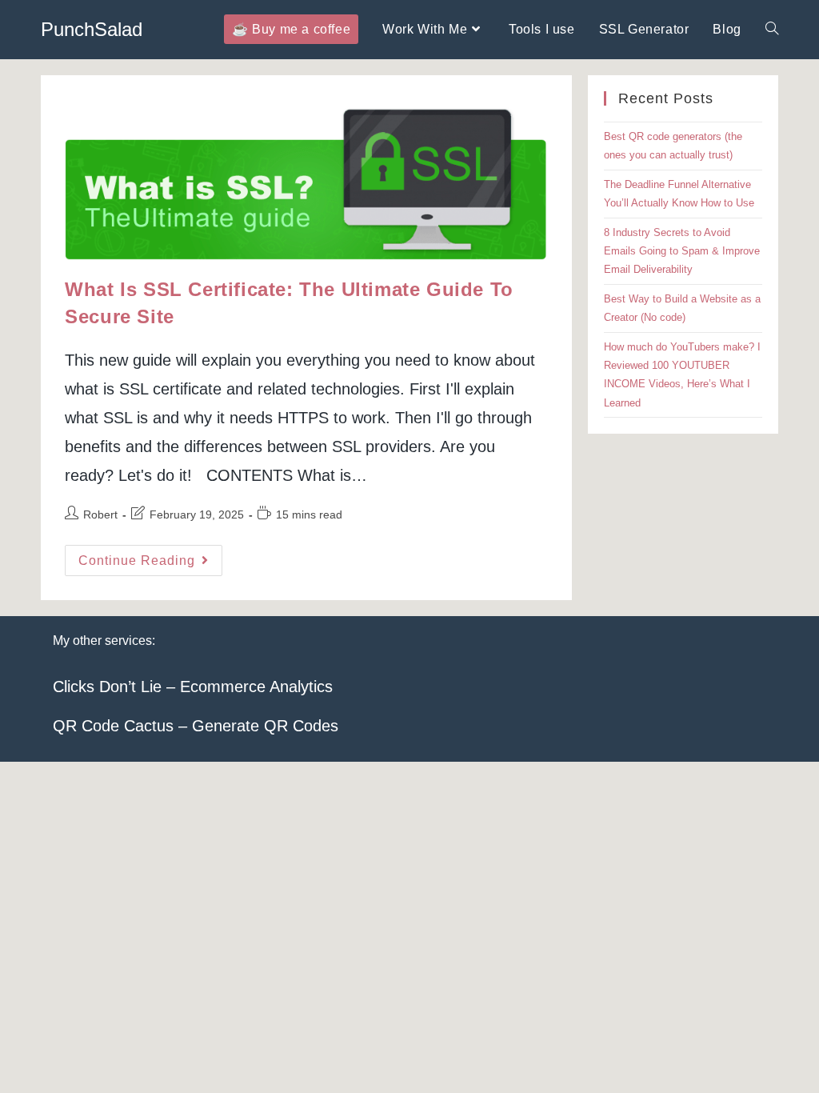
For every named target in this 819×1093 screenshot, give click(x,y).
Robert (100, 514)
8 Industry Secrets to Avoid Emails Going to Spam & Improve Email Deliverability (682, 251)
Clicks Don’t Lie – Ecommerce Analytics (193, 686)
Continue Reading (150, 564)
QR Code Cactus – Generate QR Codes (195, 726)
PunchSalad (91, 29)
